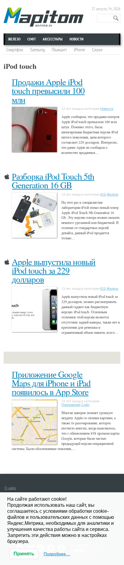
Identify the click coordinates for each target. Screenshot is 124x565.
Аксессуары (53, 39)
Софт (31, 39)
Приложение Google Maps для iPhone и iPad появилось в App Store (51, 383)
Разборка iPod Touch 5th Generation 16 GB (53, 180)
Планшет (59, 50)
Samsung (37, 50)
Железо (14, 39)
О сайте (10, 487)
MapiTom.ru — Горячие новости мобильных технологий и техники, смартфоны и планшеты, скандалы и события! (43, 17)
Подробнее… (57, 553)
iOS (103, 194)
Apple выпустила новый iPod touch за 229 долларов (53, 270)
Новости (76, 39)
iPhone (79, 50)
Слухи (97, 50)
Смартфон (14, 50)
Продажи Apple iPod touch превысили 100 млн (48, 90)
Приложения (70, 405)
